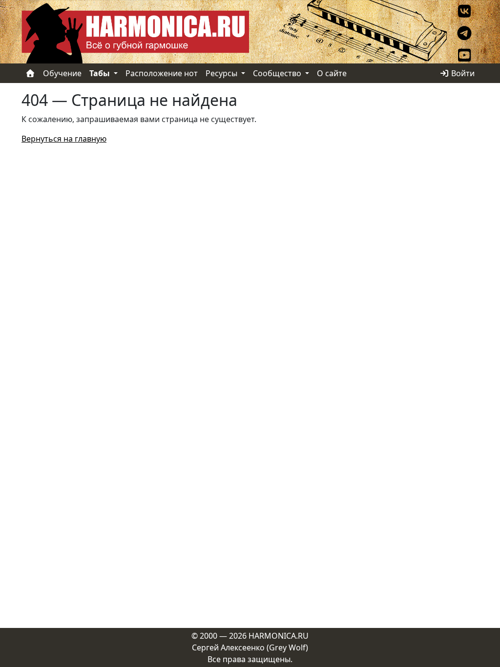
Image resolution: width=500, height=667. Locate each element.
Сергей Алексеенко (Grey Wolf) (250, 647)
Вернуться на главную (63, 138)
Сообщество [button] (278, 73)
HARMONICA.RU (279, 635)
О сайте (332, 73)
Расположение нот (161, 73)
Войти (462, 73)
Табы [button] (100, 73)
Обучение (62, 73)
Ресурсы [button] (222, 73)
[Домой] (30, 73)
